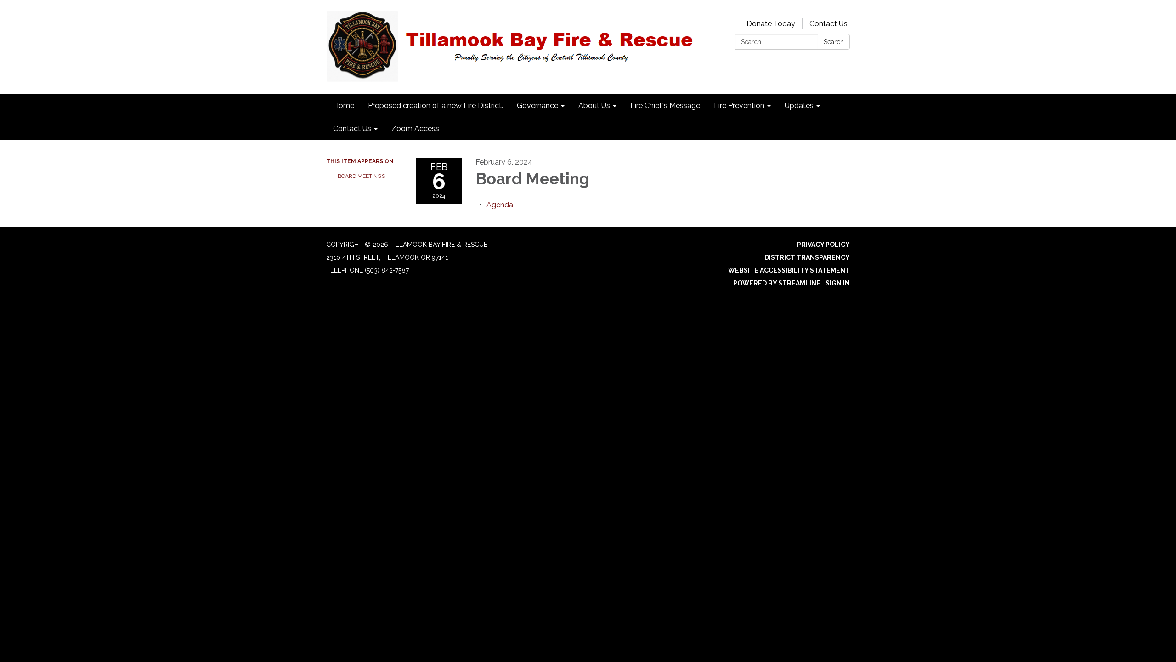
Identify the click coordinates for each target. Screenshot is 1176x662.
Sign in (837, 283)
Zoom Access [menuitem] (415, 128)
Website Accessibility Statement (789, 270)
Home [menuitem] (343, 105)
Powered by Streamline (776, 283)
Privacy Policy (823, 244)
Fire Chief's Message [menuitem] (665, 105)
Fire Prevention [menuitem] (739, 105)
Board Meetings (361, 176)
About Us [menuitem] (594, 105)
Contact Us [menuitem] (352, 128)
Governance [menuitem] (537, 105)
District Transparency (807, 257)
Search (834, 42)
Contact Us (828, 23)
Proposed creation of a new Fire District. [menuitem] (435, 105)
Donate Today (770, 23)
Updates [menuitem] (799, 105)
